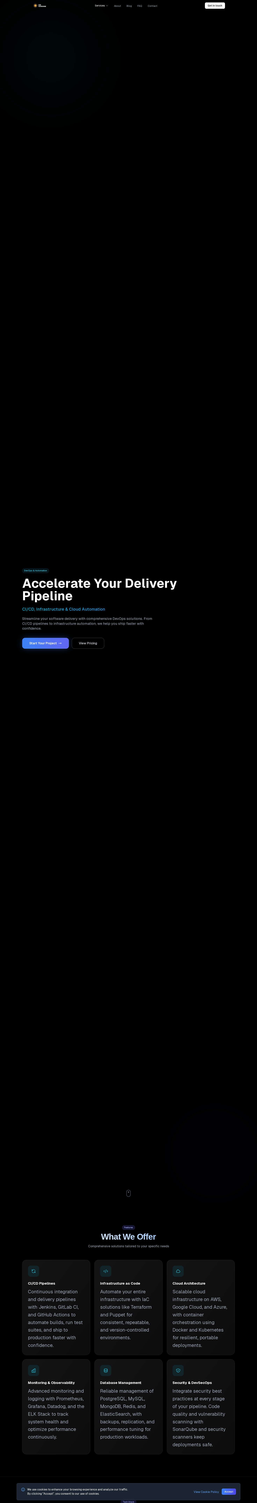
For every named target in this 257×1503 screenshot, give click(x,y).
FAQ (139, 6)
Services (100, 5)
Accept (228, 1491)
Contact (152, 6)
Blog (129, 6)
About (117, 6)
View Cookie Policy (206, 1492)
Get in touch (215, 5)
